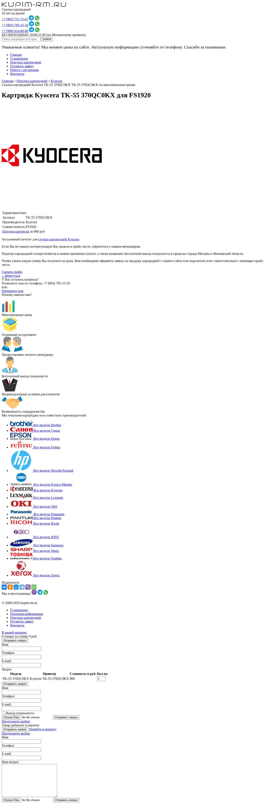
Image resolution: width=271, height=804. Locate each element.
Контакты (17, 74)
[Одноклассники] (10, 587)
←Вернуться (11, 275)
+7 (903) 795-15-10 (15, 25)
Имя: (5, 644)
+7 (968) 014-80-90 (15, 31)
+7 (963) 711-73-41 (15, 19)
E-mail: (6, 661)
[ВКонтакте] (4, 587)
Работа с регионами (24, 70)
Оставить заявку (22, 66)
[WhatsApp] (33, 587)
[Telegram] (22, 587)
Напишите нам (12, 291)
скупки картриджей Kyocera (58, 239)
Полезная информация (26, 614)
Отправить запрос (14, 640)
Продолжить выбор (16, 721)
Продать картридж (15, 231)
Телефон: (8, 653)
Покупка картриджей (25, 62)
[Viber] (27, 587)
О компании (19, 58)
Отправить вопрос (66, 800)
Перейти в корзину (43, 729)
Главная (16, 55)
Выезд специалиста (20, 713)
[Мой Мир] (16, 587)
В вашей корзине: (14, 632)
